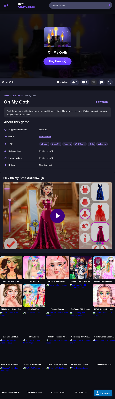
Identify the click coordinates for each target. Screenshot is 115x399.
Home (6, 96)
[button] (109, 82)
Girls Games (17, 96)
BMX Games (80, 144)
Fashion (67, 144)
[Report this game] (101, 82)
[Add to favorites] (94, 82)
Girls (91, 144)
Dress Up (56, 144)
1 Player (44, 144)
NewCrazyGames (23, 5)
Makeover (102, 144)
